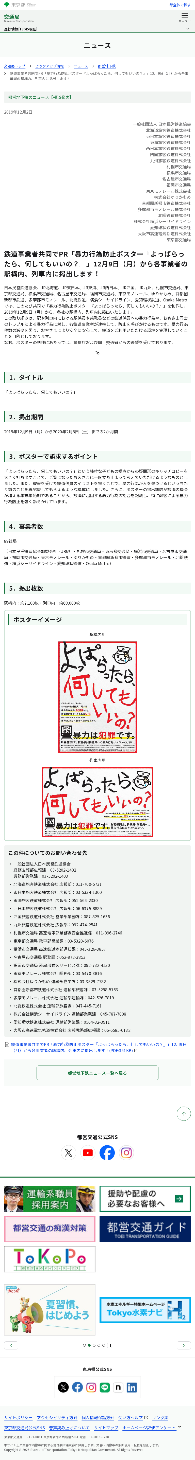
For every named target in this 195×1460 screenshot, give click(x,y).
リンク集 (160, 1417)
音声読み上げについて (69, 1428)
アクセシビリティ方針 (57, 1417)
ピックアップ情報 (49, 65)
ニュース (81, 65)
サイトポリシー (18, 1417)
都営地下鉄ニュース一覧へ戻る (97, 1073)
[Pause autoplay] (109, 1345)
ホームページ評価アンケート (149, 1428)
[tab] (84, 1345)
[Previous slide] (11, 1345)
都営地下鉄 (107, 65)
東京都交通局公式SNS (24, 1428)
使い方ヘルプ (130, 1417)
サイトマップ (106, 1428)
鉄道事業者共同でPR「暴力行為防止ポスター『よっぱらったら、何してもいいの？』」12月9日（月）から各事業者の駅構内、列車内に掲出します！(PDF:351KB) (99, 1047)
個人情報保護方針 (98, 1417)
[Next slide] (184, 1345)
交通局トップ (14, 65)
